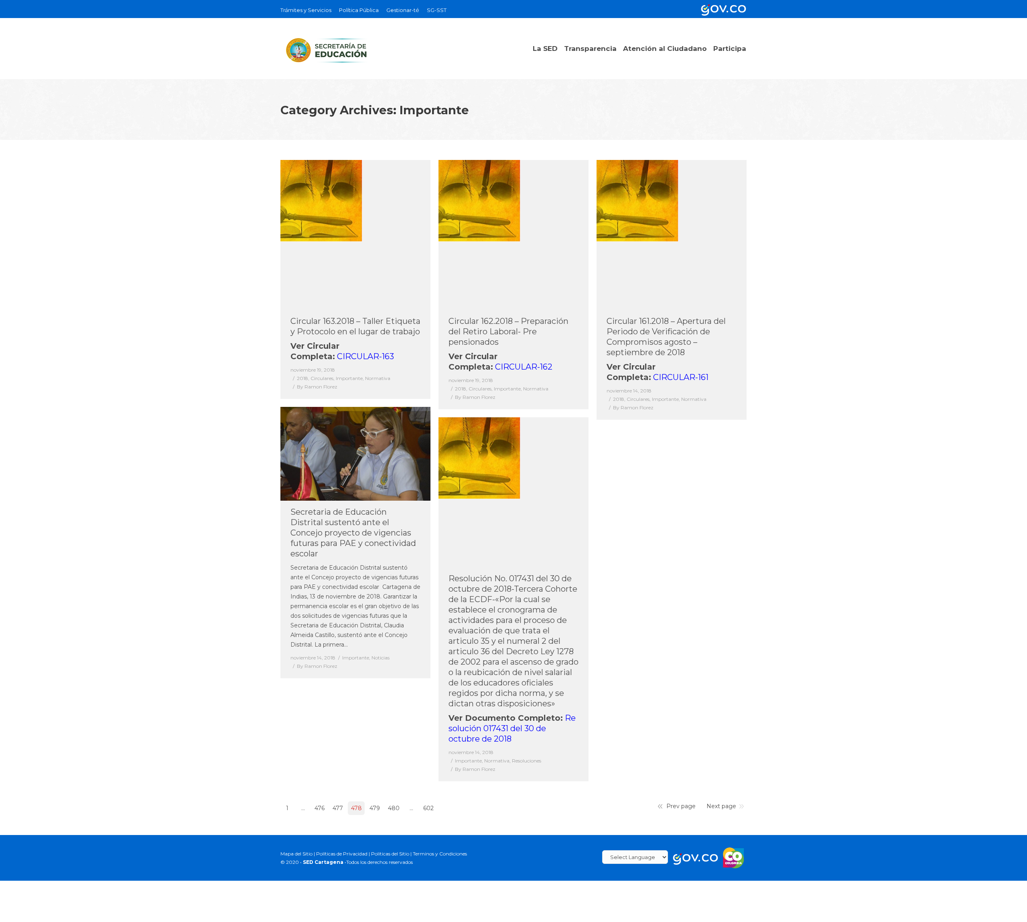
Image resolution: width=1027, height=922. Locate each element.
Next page (721, 806)
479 (374, 808)
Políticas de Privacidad (341, 854)
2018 (302, 378)
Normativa (377, 378)
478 (356, 808)
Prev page (681, 806)
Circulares (322, 378)
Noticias (380, 658)
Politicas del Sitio (390, 854)
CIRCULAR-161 (680, 377)
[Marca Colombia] (734, 857)
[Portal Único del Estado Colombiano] (722, 9)
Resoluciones (526, 761)
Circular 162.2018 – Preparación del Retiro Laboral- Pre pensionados (508, 331)
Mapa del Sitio (296, 854)
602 (428, 808)
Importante (349, 378)
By (317, 387)
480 (394, 808)
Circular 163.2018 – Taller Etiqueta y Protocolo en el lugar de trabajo (355, 326)
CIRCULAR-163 (365, 356)
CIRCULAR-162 (523, 367)
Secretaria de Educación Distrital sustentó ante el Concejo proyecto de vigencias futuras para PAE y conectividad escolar (353, 532)
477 (338, 808)
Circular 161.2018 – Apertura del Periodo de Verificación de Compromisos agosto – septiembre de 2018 (666, 336)
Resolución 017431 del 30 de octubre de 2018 (512, 728)
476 (320, 808)
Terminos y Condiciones (440, 854)
